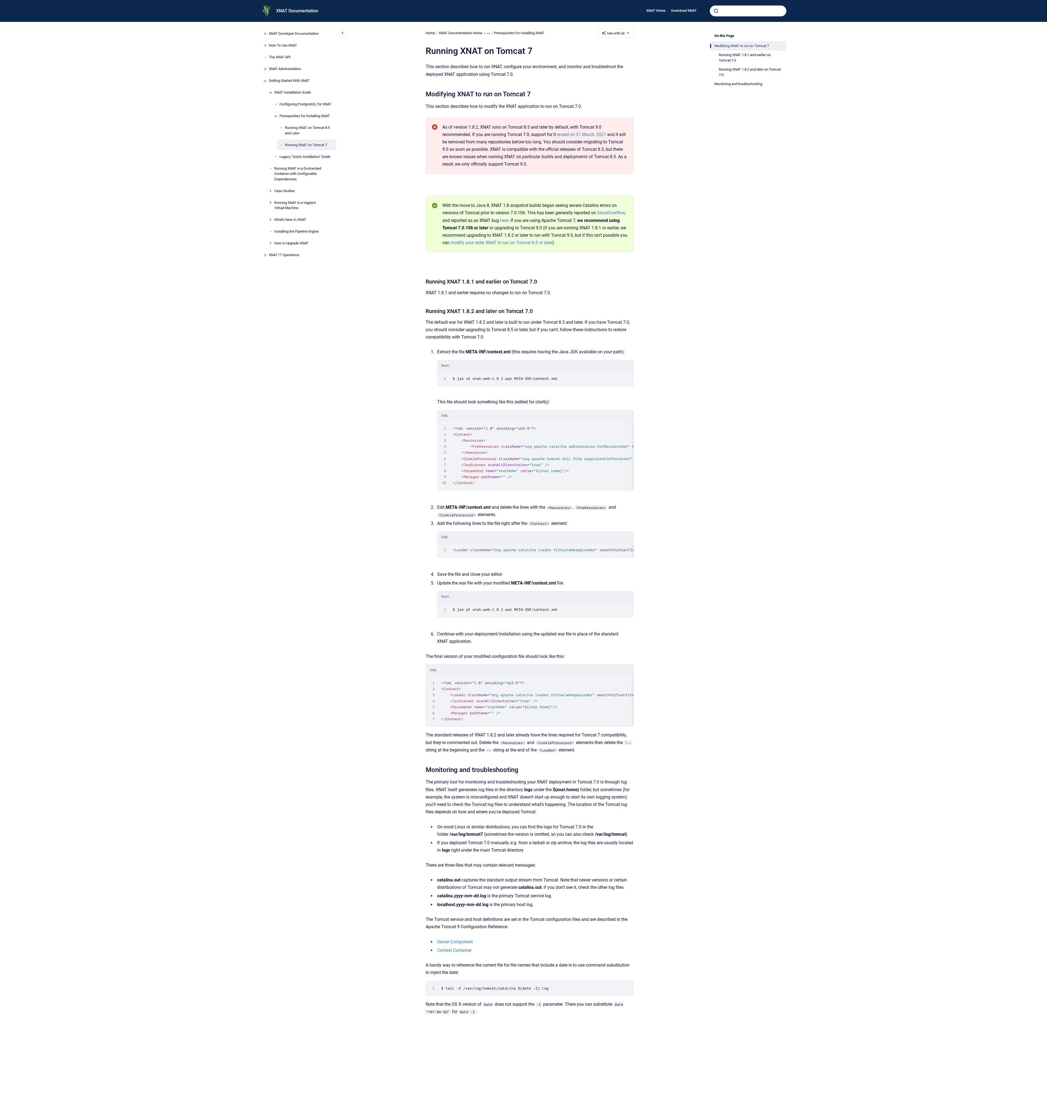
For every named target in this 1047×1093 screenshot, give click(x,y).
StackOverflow (611, 212)
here (504, 220)
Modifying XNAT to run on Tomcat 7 (741, 46)
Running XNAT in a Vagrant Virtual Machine (295, 205)
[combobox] (748, 11)
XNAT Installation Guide (292, 93)
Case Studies (284, 191)
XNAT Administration (285, 69)
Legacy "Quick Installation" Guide (304, 157)
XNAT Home (655, 10)
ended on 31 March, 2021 (581, 134)
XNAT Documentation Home (460, 33)
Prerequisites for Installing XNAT (304, 116)
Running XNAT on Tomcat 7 (306, 145)
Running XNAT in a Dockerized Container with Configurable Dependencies (297, 173)
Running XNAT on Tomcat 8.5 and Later (307, 130)
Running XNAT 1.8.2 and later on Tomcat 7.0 (750, 72)
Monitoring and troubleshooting (738, 84)
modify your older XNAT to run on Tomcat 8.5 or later (501, 242)
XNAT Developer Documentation (294, 34)
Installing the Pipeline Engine (296, 232)
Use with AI (616, 33)
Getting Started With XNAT (289, 81)
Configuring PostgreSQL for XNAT (305, 104)
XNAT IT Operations (284, 255)
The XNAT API (280, 57)
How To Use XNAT (283, 46)
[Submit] (716, 11)
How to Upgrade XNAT (291, 243)
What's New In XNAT (290, 220)
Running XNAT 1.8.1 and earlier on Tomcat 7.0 (745, 57)
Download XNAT (684, 10)
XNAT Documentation (297, 10)
